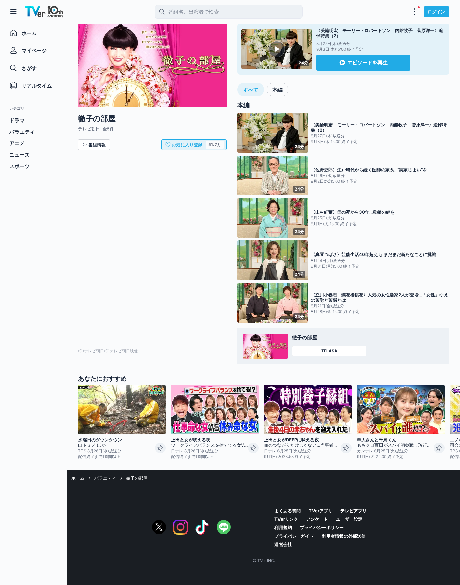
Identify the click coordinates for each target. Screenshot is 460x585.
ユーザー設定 (349, 519)
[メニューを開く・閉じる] (414, 11)
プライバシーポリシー (322, 527)
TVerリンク (286, 519)
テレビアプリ (353, 510)
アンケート (317, 519)
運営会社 (283, 544)
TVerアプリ (320, 510)
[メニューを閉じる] (13, 11)
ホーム (78, 478)
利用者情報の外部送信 (344, 536)
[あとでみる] (160, 448)
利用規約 (283, 527)
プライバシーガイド (294, 536)
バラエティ (105, 478)
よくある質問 (287, 510)
